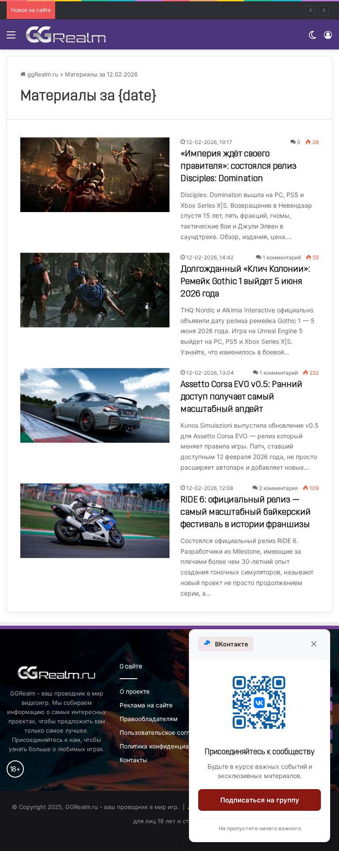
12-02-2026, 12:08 (209, 488)
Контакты (133, 760)
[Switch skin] (312, 38)
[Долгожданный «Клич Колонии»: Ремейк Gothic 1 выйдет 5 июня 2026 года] (95, 290)
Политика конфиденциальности (166, 746)
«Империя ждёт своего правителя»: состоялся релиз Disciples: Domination (239, 166)
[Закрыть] (314, 644)
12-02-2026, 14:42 (210, 257)
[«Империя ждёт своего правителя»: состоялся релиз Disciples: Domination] (95, 174)
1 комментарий (282, 257)
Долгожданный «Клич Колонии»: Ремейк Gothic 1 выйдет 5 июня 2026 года (245, 282)
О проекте (135, 691)
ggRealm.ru (42, 74)
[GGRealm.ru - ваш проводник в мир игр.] (66, 34)
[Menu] (11, 38)
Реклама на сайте (146, 705)
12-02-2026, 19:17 (209, 142)
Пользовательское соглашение (166, 732)
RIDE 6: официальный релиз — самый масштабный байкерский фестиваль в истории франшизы (246, 512)
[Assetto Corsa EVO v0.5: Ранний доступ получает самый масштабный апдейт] (95, 405)
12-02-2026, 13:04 (210, 372)
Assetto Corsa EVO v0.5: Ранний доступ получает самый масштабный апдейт (241, 397)
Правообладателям (148, 718)
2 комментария (278, 488)
